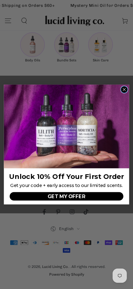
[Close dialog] (124, 89)
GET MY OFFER (66, 196)
